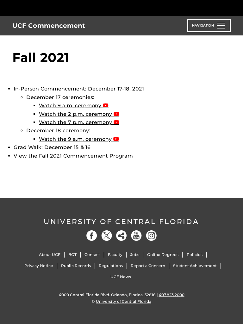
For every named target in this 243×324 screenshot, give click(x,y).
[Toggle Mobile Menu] (229, 7)
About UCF (49, 254)
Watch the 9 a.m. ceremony (76, 139)
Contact (92, 254)
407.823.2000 (171, 294)
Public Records (76, 265)
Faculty (115, 254)
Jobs (134, 254)
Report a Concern (148, 265)
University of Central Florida (121, 221)
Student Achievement (195, 265)
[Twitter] (106, 235)
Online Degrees (162, 254)
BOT (72, 254)
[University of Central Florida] (54, 8)
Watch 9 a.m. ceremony (71, 106)
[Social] (121, 235)
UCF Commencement (48, 25)
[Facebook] (91, 235)
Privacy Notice (38, 265)
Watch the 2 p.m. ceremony (76, 114)
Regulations (111, 265)
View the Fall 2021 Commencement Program (73, 156)
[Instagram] (151, 235)
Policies (194, 254)
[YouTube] (136, 235)
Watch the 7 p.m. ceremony (76, 122)
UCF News (120, 276)
